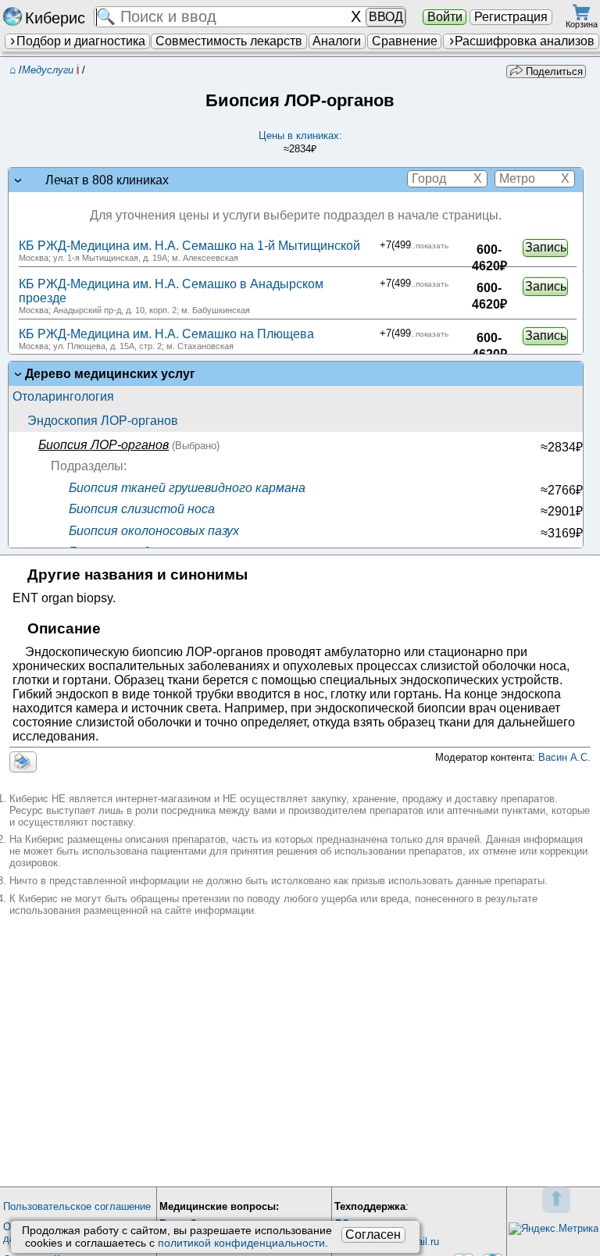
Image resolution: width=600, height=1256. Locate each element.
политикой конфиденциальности (241, 1242)
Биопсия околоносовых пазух (152, 530)
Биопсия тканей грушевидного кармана (185, 487)
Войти (444, 16)
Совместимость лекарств (228, 41)
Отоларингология (63, 396)
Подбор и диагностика (80, 41)
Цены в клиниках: (300, 142)
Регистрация (511, 16)
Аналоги (336, 41)
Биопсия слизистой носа (140, 509)
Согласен (373, 1234)
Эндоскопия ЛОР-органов (102, 420)
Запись (545, 247)
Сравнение (405, 41)
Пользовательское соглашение (77, 1206)
